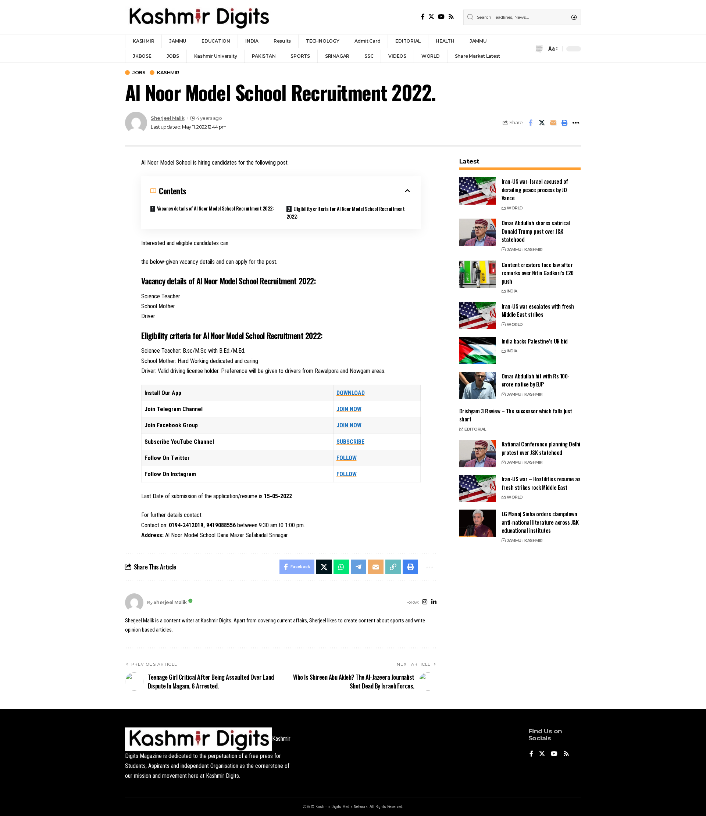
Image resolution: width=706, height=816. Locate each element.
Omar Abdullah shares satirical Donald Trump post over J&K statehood (536, 231)
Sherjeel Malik (167, 118)
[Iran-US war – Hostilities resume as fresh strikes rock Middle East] (477, 488)
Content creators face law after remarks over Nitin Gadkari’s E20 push (538, 272)
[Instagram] (424, 602)
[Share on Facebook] (530, 123)
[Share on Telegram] (358, 567)
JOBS (138, 72)
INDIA (512, 291)
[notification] (539, 49)
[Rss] (451, 17)
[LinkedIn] (434, 602)
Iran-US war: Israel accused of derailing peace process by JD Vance (535, 189)
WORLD (515, 207)
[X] (431, 17)
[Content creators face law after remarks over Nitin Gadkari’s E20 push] (477, 274)
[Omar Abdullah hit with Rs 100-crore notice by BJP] (477, 385)
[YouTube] (441, 17)
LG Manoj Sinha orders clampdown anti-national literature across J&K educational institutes (540, 522)
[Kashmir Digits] (198, 17)
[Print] (564, 123)
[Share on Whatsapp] (341, 567)
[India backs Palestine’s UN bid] (477, 350)
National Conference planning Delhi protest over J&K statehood (541, 448)
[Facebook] (423, 17)
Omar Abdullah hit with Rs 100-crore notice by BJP (536, 379)
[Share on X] (541, 123)
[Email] (553, 123)
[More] (576, 123)
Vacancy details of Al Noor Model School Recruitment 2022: (215, 208)
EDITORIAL (475, 428)
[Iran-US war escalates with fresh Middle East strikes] (477, 315)
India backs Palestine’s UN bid (535, 341)
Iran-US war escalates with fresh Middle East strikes (538, 310)
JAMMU (514, 249)
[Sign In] (525, 49)
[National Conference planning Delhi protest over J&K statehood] (477, 453)
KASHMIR (168, 72)
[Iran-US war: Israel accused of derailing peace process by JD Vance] (477, 191)
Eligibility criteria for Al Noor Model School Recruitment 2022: (345, 212)
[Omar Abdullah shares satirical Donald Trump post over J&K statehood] (477, 232)
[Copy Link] (393, 567)
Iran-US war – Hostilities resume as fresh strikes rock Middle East (541, 483)
